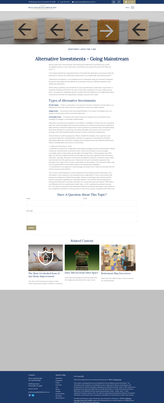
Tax (57, 387)
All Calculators (60, 398)
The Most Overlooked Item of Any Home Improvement (44, 275)
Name (28, 198)
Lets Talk (130, 2)
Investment (59, 380)
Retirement (59, 378)
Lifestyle (58, 391)
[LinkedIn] (114, 2)
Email (85, 198)
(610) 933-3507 (65, 2)
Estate (58, 383)
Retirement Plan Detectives (115, 273)
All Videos (59, 396)
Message (29, 211)
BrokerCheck (117, 380)
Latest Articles (60, 393)
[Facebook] (119, 2)
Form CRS (81, 376)
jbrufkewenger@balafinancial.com (84, 2)
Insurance (59, 385)
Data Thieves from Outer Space (81, 272)
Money (58, 389)
